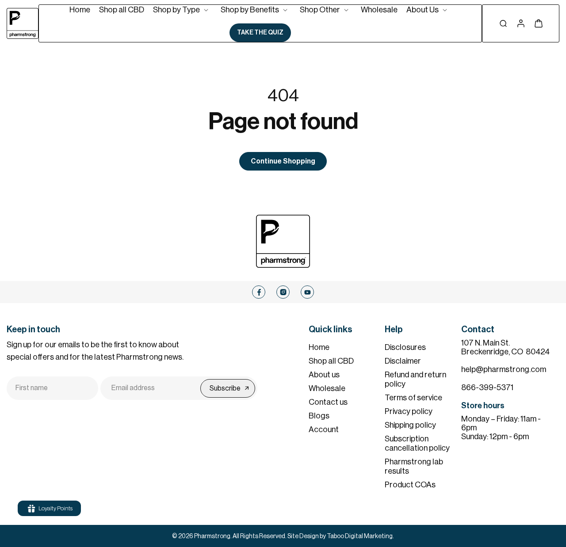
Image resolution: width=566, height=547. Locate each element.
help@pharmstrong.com (503, 369)
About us (324, 375)
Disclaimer (403, 361)
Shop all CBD (331, 361)
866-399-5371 (487, 387)
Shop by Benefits (250, 10)
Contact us (328, 402)
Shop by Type (176, 10)
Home (319, 347)
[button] (182, 10)
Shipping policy (410, 425)
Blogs (319, 416)
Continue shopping (283, 161)
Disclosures (405, 347)
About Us (422, 10)
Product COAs (410, 485)
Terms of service (413, 398)
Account (324, 429)
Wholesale (327, 388)
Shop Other (320, 10)
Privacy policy (408, 411)
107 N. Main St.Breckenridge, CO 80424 (505, 347)
